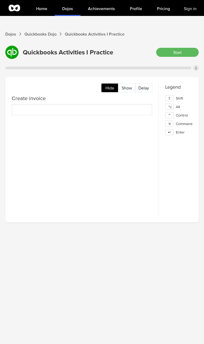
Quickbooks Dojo (40, 34)
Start (177, 52)
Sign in (190, 8)
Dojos (10, 34)
